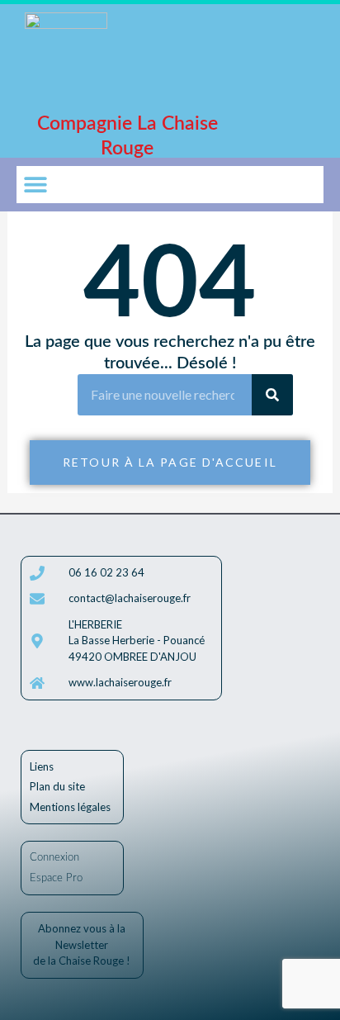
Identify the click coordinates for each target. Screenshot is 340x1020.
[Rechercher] (272, 394)
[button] (35, 184)
